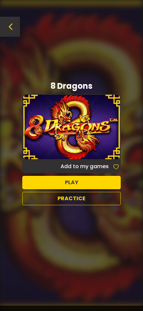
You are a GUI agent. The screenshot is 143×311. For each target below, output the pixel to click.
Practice (71, 198)
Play (71, 182)
